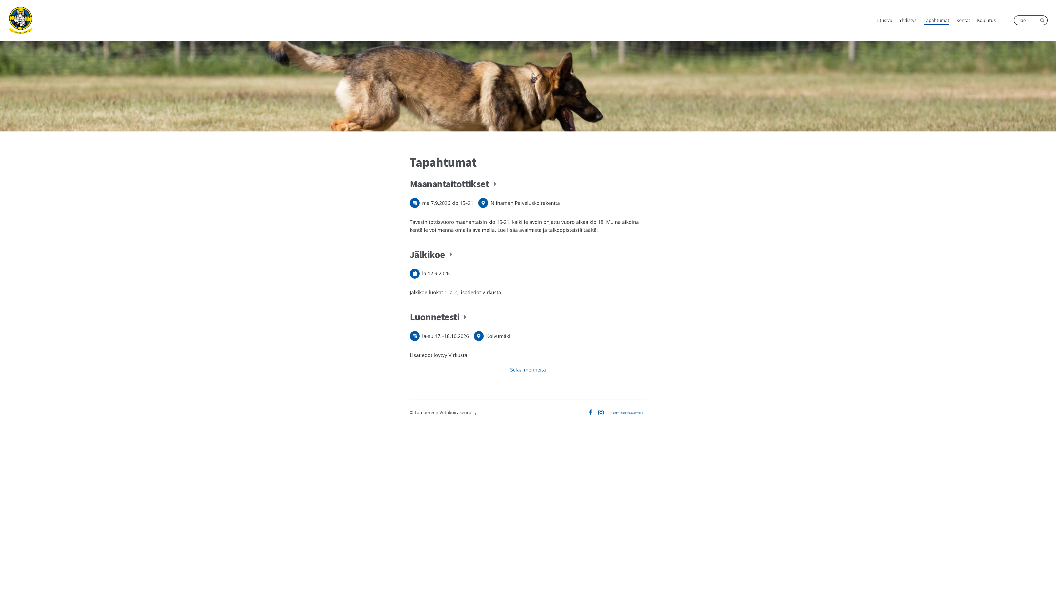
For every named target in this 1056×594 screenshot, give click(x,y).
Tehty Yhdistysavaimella (627, 412)
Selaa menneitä (528, 369)
